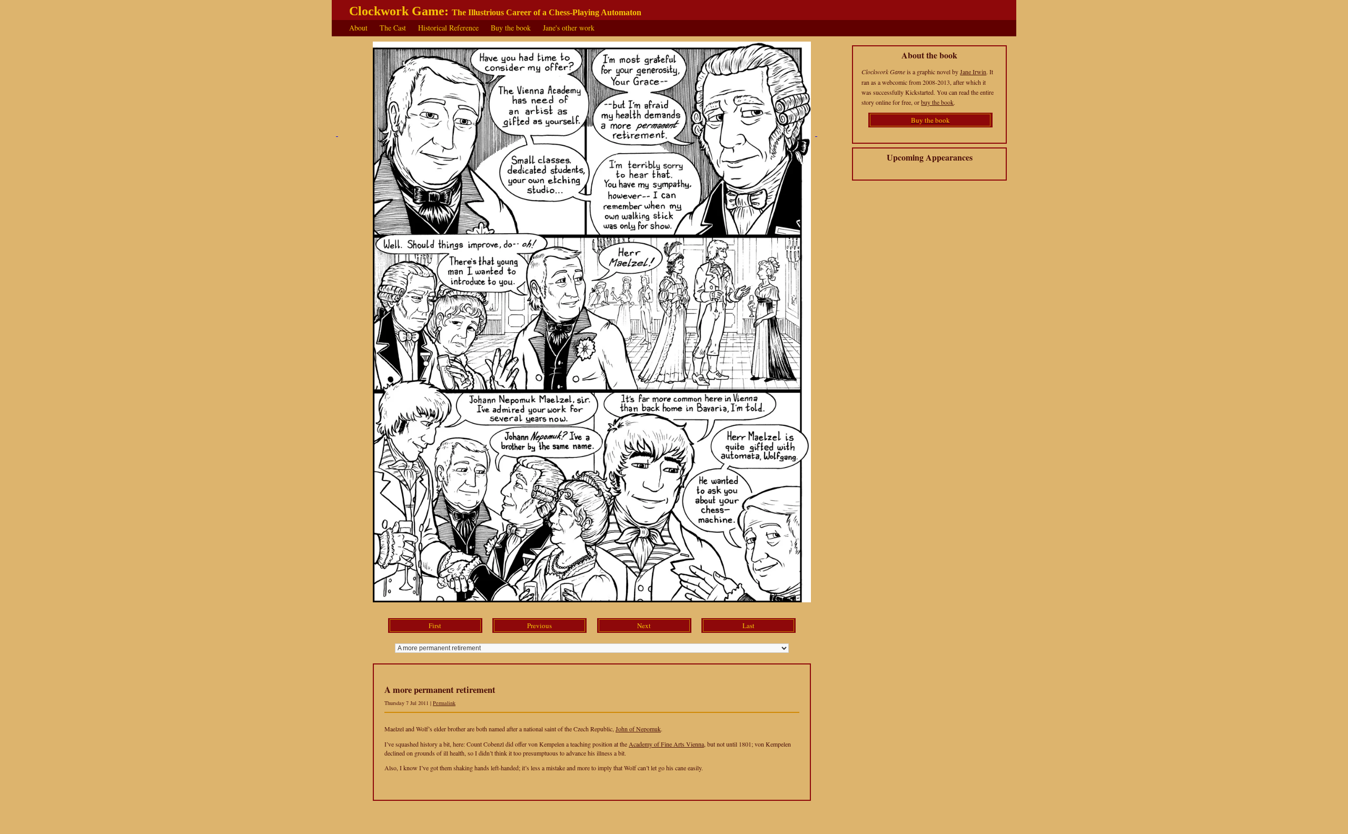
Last (748, 625)
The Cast (393, 28)
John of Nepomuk (638, 728)
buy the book (937, 102)
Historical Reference (448, 28)
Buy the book (511, 28)
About (358, 28)
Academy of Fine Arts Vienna (666, 744)
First (435, 625)
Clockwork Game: (495, 11)
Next (644, 625)
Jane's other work (568, 28)
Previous (539, 625)
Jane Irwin (973, 71)
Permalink (444, 703)
